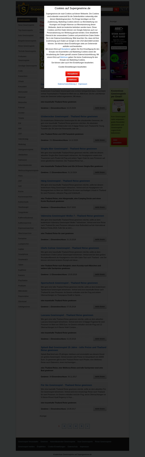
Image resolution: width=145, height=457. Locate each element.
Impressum (82, 84)
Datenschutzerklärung (67, 84)
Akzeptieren (66, 49)
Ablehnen (64, 57)
